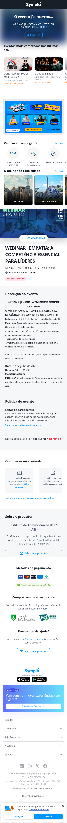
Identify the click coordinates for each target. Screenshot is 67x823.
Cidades (9, 719)
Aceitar (48, 816)
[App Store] (23, 679)
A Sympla (10, 745)
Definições (18, 816)
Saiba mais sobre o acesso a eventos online (29, 498)
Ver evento (33, 34)
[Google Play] (39, 679)
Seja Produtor (12, 737)
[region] (33, 812)
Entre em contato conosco (41, 788)
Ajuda (8, 754)
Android (19, 486)
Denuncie (55, 438)
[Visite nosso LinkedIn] (22, 766)
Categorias (10, 728)
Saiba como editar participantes (23, 425)
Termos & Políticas (39, 809)
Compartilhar (36, 238)
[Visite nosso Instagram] (30, 766)
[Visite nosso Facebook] (45, 766)
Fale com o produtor (36, 553)
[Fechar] (62, 805)
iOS (26, 484)
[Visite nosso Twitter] (37, 766)
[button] (9, 808)
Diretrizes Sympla (32, 795)
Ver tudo (59, 143)
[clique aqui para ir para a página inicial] (33, 4)
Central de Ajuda (33, 639)
